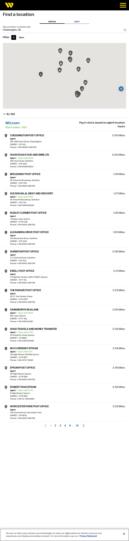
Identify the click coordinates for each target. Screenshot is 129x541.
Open (21, 37)
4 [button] (65, 425)
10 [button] (77, 425)
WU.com (12, 123)
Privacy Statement (88, 536)
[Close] (124, 533)
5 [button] (70, 425)
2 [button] (55, 425)
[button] (82, 426)
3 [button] (60, 425)
